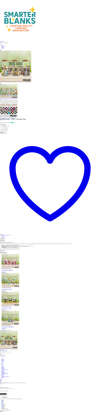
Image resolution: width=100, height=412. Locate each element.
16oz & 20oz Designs (5, 235)
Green (9, 388)
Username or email (2, 351)
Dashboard (3, 368)
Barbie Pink (2, 388)
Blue (7, 388)
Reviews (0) (3, 237)
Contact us (3, 361)
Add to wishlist (3, 268)
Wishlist (3, 377)
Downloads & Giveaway (5, 369)
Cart (2, 365)
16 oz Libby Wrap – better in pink (7, 270)
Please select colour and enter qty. (4, 387)
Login (1, 354)
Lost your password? (2, 355)
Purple (11, 388)
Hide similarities (4, 396)
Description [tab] (2, 238)
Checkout (3, 366)
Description (3, 236)
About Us (3, 363)
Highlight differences (5, 397)
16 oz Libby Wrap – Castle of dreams (8, 326)
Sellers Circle (3, 359)
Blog (2, 364)
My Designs (3, 372)
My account (3, 370)
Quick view (7, 268)
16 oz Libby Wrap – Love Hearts (7, 289)
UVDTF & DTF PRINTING (5, 376)
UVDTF (10, 235)
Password (1, 353)
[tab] (51, 236)
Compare (10, 268)
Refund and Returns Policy (5, 373)
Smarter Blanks (2, 41)
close (4, 411)
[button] (0, 50)
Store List (3, 375)
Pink (5, 388)
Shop (2, 358)
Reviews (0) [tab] (2, 250)
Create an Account (4, 350)
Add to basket (1, 132)
